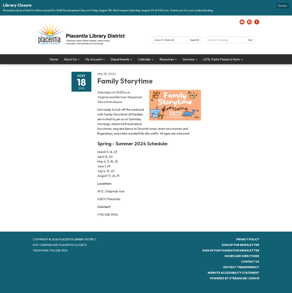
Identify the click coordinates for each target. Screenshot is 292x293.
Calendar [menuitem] (144, 59)
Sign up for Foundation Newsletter (230, 250)
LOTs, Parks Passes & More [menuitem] (221, 59)
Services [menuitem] (188, 59)
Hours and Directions (242, 256)
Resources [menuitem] (167, 59)
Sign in (254, 278)
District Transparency (241, 267)
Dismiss (282, 5)
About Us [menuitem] (70, 59)
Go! (250, 40)
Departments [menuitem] (120, 59)
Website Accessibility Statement (233, 273)
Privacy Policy (247, 239)
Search (194, 40)
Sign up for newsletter (240, 245)
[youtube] (242, 23)
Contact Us (250, 261)
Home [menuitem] (53, 59)
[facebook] (256, 23)
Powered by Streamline (228, 278)
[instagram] (249, 23)
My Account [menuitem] (93, 59)
